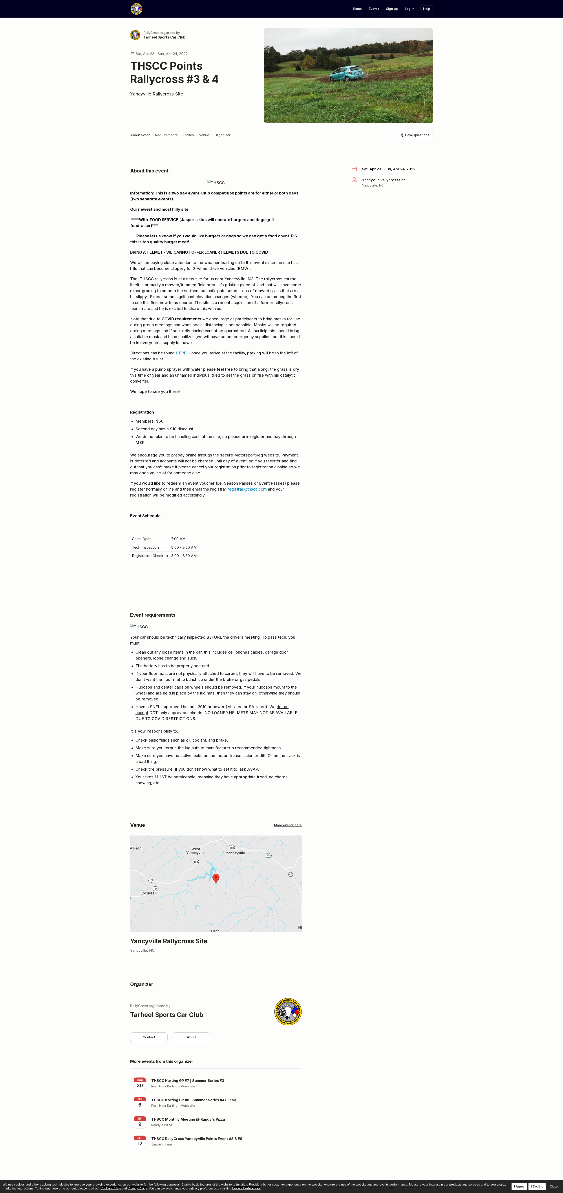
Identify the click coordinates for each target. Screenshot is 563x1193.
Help (426, 9)
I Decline (537, 1186)
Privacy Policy (137, 1188)
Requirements (166, 135)
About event (140, 135)
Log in (409, 9)
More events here (288, 825)
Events (374, 9)
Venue (204, 135)
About (191, 1037)
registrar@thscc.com (247, 489)
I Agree (519, 1186)
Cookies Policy (111, 1188)
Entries (188, 135)
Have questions (417, 135)
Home (357, 9)
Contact (149, 1037)
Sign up (392, 9)
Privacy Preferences (246, 1188)
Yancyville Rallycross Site (156, 94)
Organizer (222, 135)
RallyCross (151, 33)
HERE (181, 353)
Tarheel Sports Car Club (164, 37)
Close (554, 1186)
